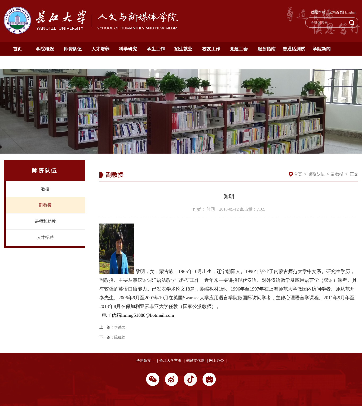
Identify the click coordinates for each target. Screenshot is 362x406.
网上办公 (216, 361)
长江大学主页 (170, 361)
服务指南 (267, 48)
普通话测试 (294, 48)
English (350, 12)
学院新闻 (322, 48)
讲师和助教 (45, 221)
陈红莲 (119, 337)
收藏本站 (318, 12)
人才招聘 (45, 237)
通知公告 (17, 62)
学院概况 (45, 48)
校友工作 (211, 48)
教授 (45, 189)
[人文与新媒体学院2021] (91, 32)
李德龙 (119, 327)
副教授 (45, 205)
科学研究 (128, 48)
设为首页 (335, 12)
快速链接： (145, 361)
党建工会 (239, 48)
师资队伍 (73, 48)
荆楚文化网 (195, 361)
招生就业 (183, 48)
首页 (17, 48)
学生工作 (156, 48)
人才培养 (100, 48)
